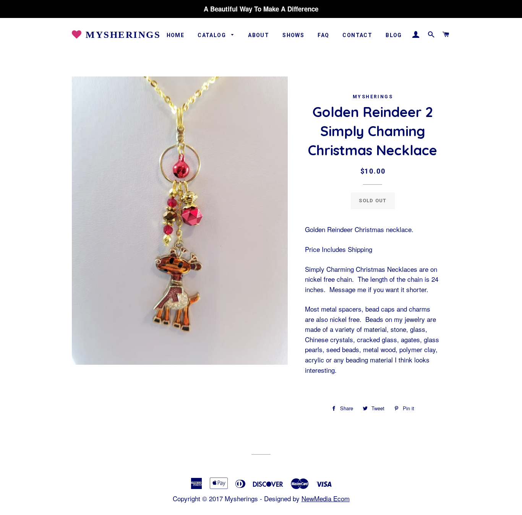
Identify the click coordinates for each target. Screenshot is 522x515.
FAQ (323, 35)
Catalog (212, 35)
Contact (357, 35)
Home (176, 35)
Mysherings (121, 34)
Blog (394, 35)
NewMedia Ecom (326, 498)
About (258, 35)
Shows (293, 35)
